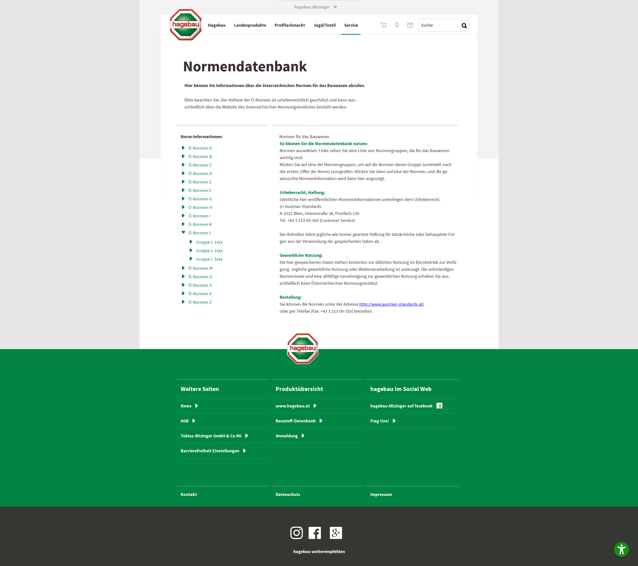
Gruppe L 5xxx (209, 259)
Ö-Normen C (200, 165)
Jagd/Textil (325, 25)
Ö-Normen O (200, 277)
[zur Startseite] (302, 348)
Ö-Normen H (200, 207)
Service (351, 25)
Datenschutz (288, 494)
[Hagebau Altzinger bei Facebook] (317, 537)
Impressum (381, 494)
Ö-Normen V (200, 293)
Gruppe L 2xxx (209, 250)
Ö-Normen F (200, 190)
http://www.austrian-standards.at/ (391, 304)
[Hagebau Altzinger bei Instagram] (298, 537)
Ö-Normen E (200, 182)
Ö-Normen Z (200, 302)
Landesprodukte (250, 25)
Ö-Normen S (200, 285)
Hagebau (217, 25)
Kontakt (189, 494)
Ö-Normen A (200, 148)
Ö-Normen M (200, 268)
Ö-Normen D (200, 173)
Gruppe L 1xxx (209, 242)
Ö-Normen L (200, 233)
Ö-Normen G (200, 199)
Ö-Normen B (200, 156)
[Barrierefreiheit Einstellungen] (621, 549)
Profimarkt (290, 25)
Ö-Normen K (200, 224)
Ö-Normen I (199, 216)
